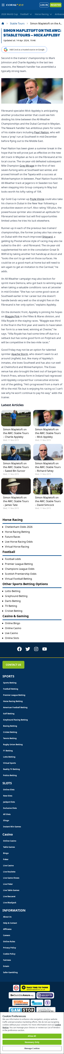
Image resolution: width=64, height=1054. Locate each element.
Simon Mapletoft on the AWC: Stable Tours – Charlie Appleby (16, 433)
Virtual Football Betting (18, 578)
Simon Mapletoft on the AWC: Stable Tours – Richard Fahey (48, 467)
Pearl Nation (41, 132)
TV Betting (11, 606)
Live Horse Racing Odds (19, 541)
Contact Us (13, 664)
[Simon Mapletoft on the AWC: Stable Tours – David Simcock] (48, 486)
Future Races (12, 536)
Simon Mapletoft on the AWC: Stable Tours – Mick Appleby (48, 433)
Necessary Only (32, 1042)
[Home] (2, 23)
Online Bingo (12, 623)
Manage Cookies (32, 1048)
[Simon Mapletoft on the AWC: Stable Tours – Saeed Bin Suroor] (16, 452)
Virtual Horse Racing (17, 546)
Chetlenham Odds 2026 (18, 527)
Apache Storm (19, 354)
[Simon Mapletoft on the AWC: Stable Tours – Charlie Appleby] (16, 418)
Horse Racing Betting (17, 531)
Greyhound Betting (16, 596)
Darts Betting (13, 601)
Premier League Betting (19, 564)
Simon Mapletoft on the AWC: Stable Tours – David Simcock (48, 501)
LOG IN (44, 4)
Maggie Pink (12, 316)
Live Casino (11, 633)
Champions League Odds (19, 569)
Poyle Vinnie (37, 199)
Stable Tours (17, 23)
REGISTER (56, 4)
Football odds (13, 559)
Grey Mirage (27, 165)
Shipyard (47, 236)
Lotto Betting (12, 591)
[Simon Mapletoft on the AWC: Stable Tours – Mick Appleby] (48, 418)
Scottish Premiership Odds (21, 573)
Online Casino (13, 628)
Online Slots (12, 638)
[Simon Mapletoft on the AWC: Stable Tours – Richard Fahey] (48, 452)
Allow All (32, 1036)
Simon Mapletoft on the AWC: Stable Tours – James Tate (16, 501)
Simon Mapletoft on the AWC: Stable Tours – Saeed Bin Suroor (16, 467)
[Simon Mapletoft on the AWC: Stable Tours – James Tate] (16, 486)
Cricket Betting (13, 611)
